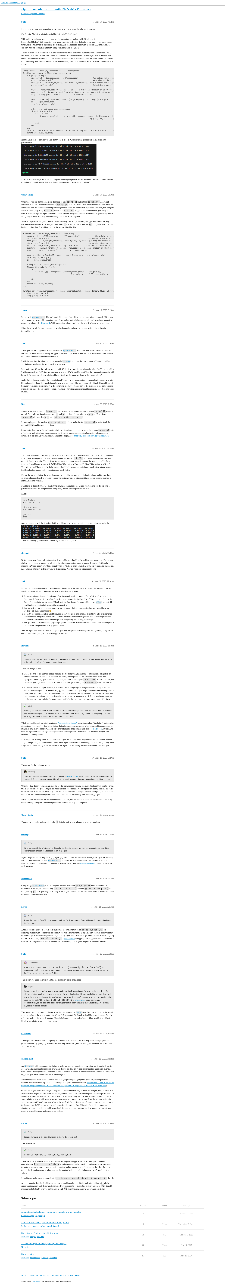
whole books (97, 729)
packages (41, 1216)
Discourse (36, 1281)
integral (56, 1226)
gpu (36, 1216)
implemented (69, 938)
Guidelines (44, 1275)
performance (35, 1258)
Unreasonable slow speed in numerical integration (45, 1222)
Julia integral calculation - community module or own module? (51, 1212)
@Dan (98, 602)
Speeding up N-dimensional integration (39, 1233)
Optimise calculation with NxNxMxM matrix (56, 9)
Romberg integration (88, 863)
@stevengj (29, 1066)
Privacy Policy (74, 1275)
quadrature (44, 1258)
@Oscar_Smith (38, 317)
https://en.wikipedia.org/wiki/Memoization (91, 436)
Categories (33, 1275)
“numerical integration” (67, 723)
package (43, 1226)
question (36, 1226)
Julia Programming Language (13, 3)
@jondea (66, 361)
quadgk (49, 1226)
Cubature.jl (45, 323)
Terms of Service (59, 1275)
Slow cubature (28, 1254)
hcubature (40, 1237)
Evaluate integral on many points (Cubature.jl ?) (44, 1243)
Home (23, 1275)
